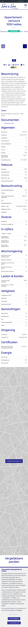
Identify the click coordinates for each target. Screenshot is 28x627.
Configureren (15, 614)
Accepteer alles (14, 623)
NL (25, 1)
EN (22, 1)
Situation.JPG (9, 123)
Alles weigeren (14, 618)
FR (19, 1)
